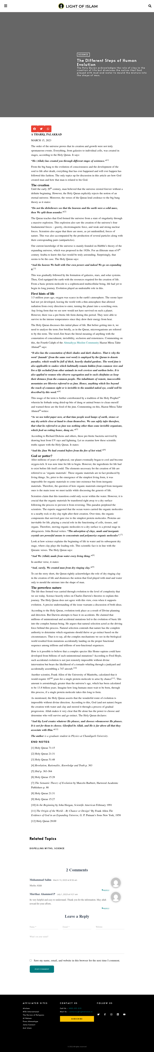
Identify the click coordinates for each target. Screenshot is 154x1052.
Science (83, 54)
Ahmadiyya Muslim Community (81, 342)
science (59, 848)
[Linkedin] (117, 1014)
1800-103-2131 (75, 1008)
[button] (5, 6)
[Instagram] (111, 1014)
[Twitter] (98, 1014)
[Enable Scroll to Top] (148, 1046)
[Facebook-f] (104, 1014)
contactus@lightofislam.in (80, 1011)
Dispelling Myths (41, 848)
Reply (106, 890)
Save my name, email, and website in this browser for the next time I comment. (77, 960)
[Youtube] (124, 1014)
